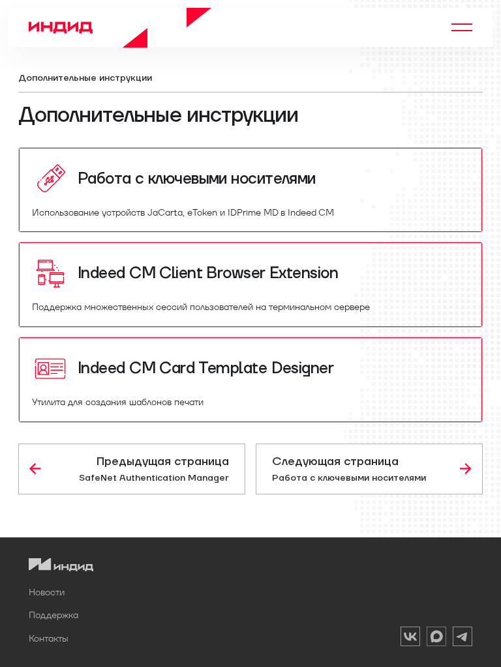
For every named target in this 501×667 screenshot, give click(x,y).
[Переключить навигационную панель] (461, 27)
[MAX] (436, 639)
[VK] (410, 639)
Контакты (48, 638)
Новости (47, 592)
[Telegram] (462, 639)
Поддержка (53, 615)
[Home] (120, 27)
